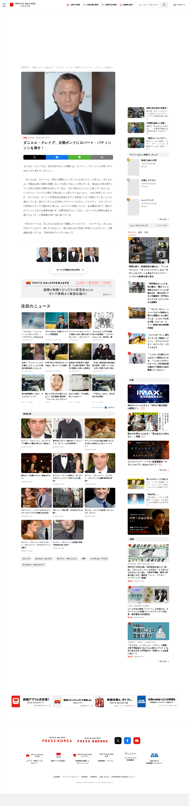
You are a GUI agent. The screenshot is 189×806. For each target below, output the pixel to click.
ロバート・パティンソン (67, 559)
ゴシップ (26, 559)
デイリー (132, 232)
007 (83, 559)
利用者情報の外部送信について (123, 777)
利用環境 (93, 777)
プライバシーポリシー (70, 777)
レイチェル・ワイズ (99, 559)
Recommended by (98, 407)
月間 (146, 232)
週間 (140, 232)
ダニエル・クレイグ (43, 559)
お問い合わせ (104, 777)
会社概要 (56, 777)
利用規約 (84, 777)
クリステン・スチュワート (33, 565)
